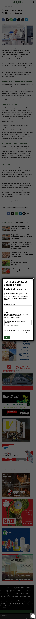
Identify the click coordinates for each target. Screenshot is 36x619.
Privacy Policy (20, 325)
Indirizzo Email (10, 304)
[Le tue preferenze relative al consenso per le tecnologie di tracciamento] (33, 616)
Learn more (17, 332)
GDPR (6, 312)
